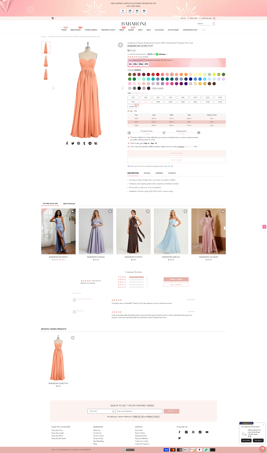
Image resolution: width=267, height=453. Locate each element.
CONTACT (172, 173)
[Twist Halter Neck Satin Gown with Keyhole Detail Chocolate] (133, 231)
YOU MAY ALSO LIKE (50, 204)
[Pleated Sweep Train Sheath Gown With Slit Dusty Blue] (58, 231)
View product (246, 440)
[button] (53, 88)
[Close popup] (263, 425)
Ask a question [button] (176, 284)
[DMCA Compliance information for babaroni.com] (128, 450)
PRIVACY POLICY (153, 417)
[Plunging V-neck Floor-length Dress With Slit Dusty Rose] (208, 231)
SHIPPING (159, 173)
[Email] (95, 143)
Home (43, 37)
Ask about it (258, 440)
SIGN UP (171, 411)
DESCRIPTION (133, 173)
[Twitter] (72, 143)
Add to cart (176, 153)
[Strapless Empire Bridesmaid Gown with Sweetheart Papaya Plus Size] (58, 358)
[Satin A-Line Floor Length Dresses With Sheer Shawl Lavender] (96, 231)
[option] (88, 90)
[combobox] (204, 23)
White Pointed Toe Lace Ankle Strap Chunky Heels (254, 432)
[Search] (206, 23)
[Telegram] (90, 143)
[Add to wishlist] (120, 45)
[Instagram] (186, 432)
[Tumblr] (84, 143)
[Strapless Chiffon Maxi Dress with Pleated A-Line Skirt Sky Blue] (171, 231)
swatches (181, 147)
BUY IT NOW (176, 160)
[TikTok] (200, 432)
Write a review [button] (176, 279)
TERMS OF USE (138, 417)
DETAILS (147, 173)
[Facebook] (67, 143)
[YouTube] (207, 432)
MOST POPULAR (69, 204)
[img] (117, 300)
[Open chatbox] (262, 449)
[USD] (54, 18)
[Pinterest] (78, 143)
